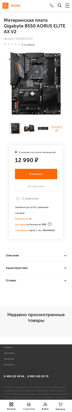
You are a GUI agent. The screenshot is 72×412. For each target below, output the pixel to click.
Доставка (9, 353)
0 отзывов (28, 44)
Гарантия (9, 358)
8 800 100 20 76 (37, 376)
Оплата (8, 347)
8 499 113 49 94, (14, 376)
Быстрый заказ (36, 186)
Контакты (9, 364)
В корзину (36, 174)
